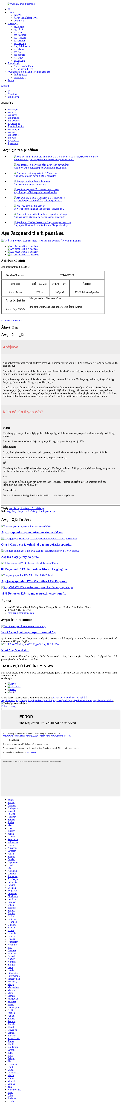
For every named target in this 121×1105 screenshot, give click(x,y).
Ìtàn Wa (18, 15)
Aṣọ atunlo (19, 40)
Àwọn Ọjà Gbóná (62, 697)
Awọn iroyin (14, 63)
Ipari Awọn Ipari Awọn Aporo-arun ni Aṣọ (28, 632)
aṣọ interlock (20, 34)
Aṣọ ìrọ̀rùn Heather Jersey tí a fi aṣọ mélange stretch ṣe (41, 225)
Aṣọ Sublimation (22, 46)
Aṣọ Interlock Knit (82, 700)
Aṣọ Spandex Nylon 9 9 (40, 700)
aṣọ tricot (18, 29)
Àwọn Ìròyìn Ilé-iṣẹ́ (23, 66)
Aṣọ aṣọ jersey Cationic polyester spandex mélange (39, 217)
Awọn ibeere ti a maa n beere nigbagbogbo (29, 71)
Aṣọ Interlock (8, 700)
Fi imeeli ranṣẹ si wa (11, 320)
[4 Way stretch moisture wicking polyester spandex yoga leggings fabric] (39, 538)
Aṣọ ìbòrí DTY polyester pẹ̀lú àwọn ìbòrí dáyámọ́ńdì (40, 167)
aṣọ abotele (19, 54)
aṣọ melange (20, 43)
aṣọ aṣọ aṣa (19, 60)
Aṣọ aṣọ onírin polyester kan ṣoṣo (30, 184)
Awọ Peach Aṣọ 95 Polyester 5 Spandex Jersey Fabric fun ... (44, 159)
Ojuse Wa (19, 20)
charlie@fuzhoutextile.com (21, 613)
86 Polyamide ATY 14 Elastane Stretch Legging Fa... (35, 569)
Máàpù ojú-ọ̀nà (79, 697)
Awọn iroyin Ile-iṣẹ (23, 69)
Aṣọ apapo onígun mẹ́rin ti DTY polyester (35, 176)
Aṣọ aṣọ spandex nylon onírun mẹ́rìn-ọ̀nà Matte (32, 532)
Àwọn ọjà (12, 23)
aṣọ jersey (19, 32)
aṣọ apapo (19, 26)
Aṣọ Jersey (21, 700)
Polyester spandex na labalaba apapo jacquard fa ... (39, 208)
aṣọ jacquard (20, 37)
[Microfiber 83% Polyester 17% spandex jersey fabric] (28, 575)
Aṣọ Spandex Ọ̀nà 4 (103, 700)
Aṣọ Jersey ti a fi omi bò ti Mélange (26, 508)
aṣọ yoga (18, 57)
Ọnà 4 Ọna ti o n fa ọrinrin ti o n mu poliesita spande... (36, 544)
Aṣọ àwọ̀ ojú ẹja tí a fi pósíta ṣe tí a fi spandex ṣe (38, 200)
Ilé (9, 9)
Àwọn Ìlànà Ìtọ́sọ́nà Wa (25, 17)
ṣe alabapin (6, 678)
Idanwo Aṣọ (20, 77)
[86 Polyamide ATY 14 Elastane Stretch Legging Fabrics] (29, 563)
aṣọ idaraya (19, 49)
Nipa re (11, 12)
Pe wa (11, 80)
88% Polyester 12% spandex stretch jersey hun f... (33, 593)
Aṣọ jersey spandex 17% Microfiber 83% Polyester (34, 581)
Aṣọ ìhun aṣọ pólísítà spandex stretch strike (35, 192)
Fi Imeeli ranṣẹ (8, 706)
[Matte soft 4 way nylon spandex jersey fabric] (26, 526)
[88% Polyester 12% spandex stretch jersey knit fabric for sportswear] (37, 587)
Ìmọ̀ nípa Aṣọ (20, 74)
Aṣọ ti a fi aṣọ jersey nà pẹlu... (20, 557)
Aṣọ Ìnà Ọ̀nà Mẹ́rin (62, 700)
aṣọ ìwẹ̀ (17, 52)
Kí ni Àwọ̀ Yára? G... (15, 650)
